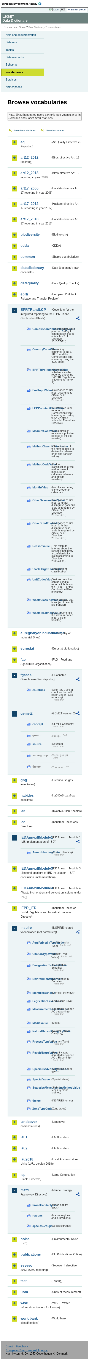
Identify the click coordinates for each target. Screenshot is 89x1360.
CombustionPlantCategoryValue (41, 329)
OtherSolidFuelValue (41, 523)
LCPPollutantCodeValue (41, 408)
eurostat (27, 648)
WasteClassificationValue (41, 600)
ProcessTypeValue (41, 1041)
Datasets (11, 42)
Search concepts (55, 130)
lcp (23, 1175)
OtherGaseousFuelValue (41, 500)
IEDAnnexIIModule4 (36, 888)
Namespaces (14, 87)
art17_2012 (29, 204)
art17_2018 (29, 219)
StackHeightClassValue (41, 569)
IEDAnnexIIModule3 (36, 868)
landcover (29, 1122)
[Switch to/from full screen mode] (63, 10)
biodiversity (30, 234)
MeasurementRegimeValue (41, 1009)
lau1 (24, 1137)
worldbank (29, 1318)
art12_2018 (29, 173)
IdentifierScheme (41, 992)
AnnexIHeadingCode (41, 852)
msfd (25, 1190)
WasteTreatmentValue (41, 613)
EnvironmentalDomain (41, 979)
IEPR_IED (29, 908)
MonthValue (40, 487)
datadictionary (32, 268)
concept (37, 724)
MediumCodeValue (41, 431)
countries (38, 690)
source (36, 744)
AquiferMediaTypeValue (41, 942)
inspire (26, 928)
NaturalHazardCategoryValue (41, 1031)
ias (23, 811)
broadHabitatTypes (41, 1205)
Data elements (15, 57)
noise (25, 1239)
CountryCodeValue (41, 349)
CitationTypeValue (41, 954)
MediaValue (40, 1023)
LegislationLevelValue (41, 1001)
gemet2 (27, 713)
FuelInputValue (41, 390)
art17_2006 (29, 188)
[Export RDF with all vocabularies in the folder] (77, 318)
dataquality (30, 283)
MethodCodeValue (41, 464)
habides (27, 795)
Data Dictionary (37, 27)
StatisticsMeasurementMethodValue (41, 1087)
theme (36, 1100)
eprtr (24, 294)
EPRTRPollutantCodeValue (41, 369)
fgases (26, 675)
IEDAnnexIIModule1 (36, 837)
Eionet (22, 27)
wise (24, 1303)
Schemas (11, 64)
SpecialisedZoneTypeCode (41, 1069)
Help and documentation (21, 34)
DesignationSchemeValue (41, 965)
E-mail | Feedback (17, 1346)
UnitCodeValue (41, 579)
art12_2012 (29, 157)
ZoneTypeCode (41, 1108)
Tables (10, 49)
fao (23, 659)
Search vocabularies (25, 130)
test (24, 1281)
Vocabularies (14, 72)
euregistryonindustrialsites (36, 633)
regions (37, 1215)
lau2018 (27, 1159)
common (28, 257)
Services (11, 79)
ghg (24, 780)
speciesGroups (41, 1226)
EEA (23, 4)
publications (31, 1254)
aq (23, 142)
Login (56, 9)
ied (23, 822)
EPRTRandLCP (33, 310)
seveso (26, 1265)
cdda (25, 245)
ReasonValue (41, 546)
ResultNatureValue (41, 1052)
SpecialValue (41, 1079)
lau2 (24, 1148)
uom (24, 1292)
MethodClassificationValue (41, 446)
